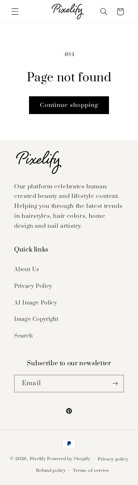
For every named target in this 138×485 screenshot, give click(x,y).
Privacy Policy (33, 286)
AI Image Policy (35, 302)
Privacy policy (113, 459)
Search (23, 335)
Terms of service (91, 470)
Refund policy (51, 470)
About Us (26, 269)
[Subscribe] (115, 383)
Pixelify (38, 459)
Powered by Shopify (68, 459)
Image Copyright (36, 319)
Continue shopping (69, 105)
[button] (15, 12)
